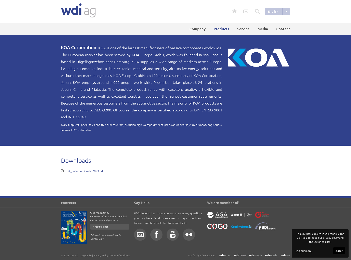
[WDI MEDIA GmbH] (255, 255)
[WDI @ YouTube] (173, 235)
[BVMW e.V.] (262, 218)
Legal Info (86, 255)
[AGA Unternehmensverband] (217, 218)
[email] (140, 235)
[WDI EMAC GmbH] (225, 255)
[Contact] (245, 11)
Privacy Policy (100, 255)
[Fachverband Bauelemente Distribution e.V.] (265, 229)
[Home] (78, 10)
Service (243, 28)
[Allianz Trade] (241, 218)
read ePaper (101, 226)
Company (198, 28)
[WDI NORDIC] (271, 255)
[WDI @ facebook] (156, 235)
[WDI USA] (285, 255)
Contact (283, 28)
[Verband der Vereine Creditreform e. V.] (241, 229)
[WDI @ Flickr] (189, 235)
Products (221, 28)
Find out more (303, 251)
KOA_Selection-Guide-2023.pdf (84, 171)
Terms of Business (120, 255)
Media (263, 28)
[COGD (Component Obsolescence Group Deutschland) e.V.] (217, 229)
